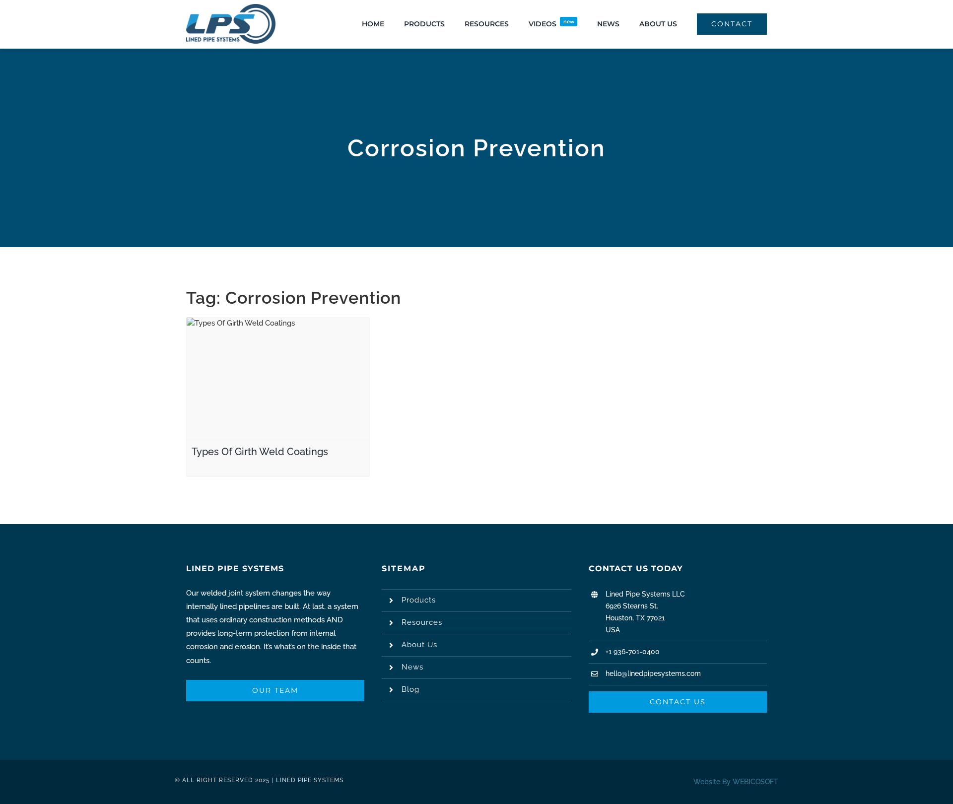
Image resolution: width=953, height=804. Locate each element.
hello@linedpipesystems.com (653, 673)
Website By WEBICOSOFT (735, 782)
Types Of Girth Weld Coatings (260, 452)
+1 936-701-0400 (633, 652)
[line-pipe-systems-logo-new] (230, 7)
